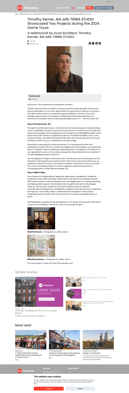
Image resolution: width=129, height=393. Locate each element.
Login (107, 1)
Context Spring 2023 (55, 351)
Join (69, 372)
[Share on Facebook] (90, 44)
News (17, 14)
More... (45, 316)
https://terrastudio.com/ (62, 263)
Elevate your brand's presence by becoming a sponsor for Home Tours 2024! (97, 302)
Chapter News (19, 308)
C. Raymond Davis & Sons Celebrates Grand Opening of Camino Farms (28, 355)
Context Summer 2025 (90, 351)
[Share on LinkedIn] (96, 44)
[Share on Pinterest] (100, 44)
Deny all (80, 388)
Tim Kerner (34, 99)
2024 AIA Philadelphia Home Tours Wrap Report (36, 312)
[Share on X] (93, 44)
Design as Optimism (92, 353)
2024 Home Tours (25, 14)
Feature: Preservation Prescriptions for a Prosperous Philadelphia (64, 354)
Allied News (18, 351)
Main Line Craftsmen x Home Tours (94, 278)
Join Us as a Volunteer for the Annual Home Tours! (97, 290)
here (35, 384)
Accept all (49, 388)
